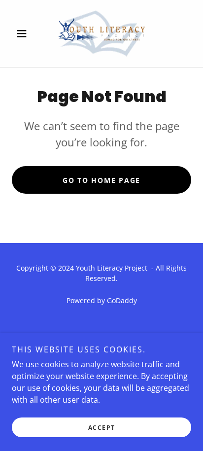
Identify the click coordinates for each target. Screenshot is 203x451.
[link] (101, 33)
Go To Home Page (101, 180)
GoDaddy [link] (122, 300)
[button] (25, 33)
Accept (101, 427)
